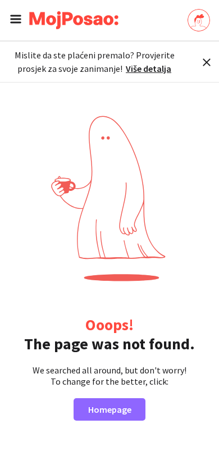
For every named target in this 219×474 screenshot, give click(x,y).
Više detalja (148, 68)
